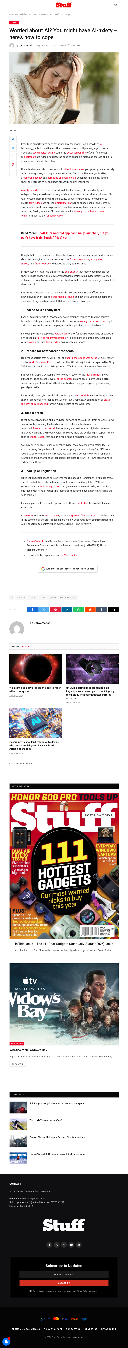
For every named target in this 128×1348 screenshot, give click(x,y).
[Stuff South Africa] (63, 5)
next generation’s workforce (81, 357)
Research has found (44, 428)
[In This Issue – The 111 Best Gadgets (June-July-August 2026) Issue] (64, 866)
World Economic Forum (41, 362)
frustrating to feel (50, 486)
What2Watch (17, 1043)
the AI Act (82, 503)
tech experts (52, 515)
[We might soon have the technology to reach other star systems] (35, 669)
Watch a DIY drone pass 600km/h (46, 1120)
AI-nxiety (21, 597)
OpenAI (52, 597)
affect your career (74, 169)
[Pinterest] (13, 164)
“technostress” (43, 263)
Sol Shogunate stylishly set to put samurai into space (57, 1103)
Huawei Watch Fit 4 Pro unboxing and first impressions (57, 1154)
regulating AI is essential (82, 515)
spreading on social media (62, 177)
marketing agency (32, 177)
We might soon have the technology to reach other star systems (35, 689)
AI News (14, 22)
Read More (17, 1064)
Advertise (91, 1329)
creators (28, 515)
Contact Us (73, 1329)
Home (11, 14)
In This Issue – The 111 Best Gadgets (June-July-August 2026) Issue (64, 944)
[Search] (115, 5)
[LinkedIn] (13, 156)
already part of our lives (92, 321)
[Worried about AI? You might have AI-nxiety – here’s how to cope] (64, 88)
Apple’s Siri (61, 333)
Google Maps (53, 342)
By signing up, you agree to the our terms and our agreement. (65, 1291)
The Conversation (26, 45)
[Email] (13, 172)
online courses (65, 378)
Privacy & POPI (53, 1329)
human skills (83, 395)
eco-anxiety (71, 271)
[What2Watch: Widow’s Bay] (64, 1004)
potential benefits (77, 152)
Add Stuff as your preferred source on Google (70, 568)
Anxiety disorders (30, 190)
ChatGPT (33, 597)
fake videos (35, 202)
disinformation (63, 202)
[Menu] (13, 5)
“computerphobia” (79, 259)
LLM (43, 597)
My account (108, 1329)
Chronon (79, 1337)
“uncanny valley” (55, 215)
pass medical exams (44, 152)
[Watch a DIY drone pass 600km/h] (18, 1124)
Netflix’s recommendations (51, 337)
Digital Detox (37, 436)
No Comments (60, 45)
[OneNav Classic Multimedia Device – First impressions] (18, 1141)
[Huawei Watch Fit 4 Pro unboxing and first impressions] (18, 1158)
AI (101, 144)
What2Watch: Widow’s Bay (28, 1050)
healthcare (30, 156)
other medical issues (62, 296)
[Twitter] (13, 148)
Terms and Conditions (26, 1329)
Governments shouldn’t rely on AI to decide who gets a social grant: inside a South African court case (34, 745)
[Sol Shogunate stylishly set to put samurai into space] (18, 1107)
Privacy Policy (82, 1291)
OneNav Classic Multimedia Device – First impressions (57, 1137)
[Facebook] (13, 139)
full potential (94, 374)
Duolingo (31, 342)
